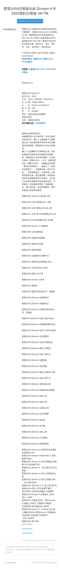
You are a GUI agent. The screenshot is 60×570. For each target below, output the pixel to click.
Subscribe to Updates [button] (30, 21)
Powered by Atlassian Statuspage (44, 562)
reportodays (27, 524)
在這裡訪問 (40, 123)
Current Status (9, 562)
